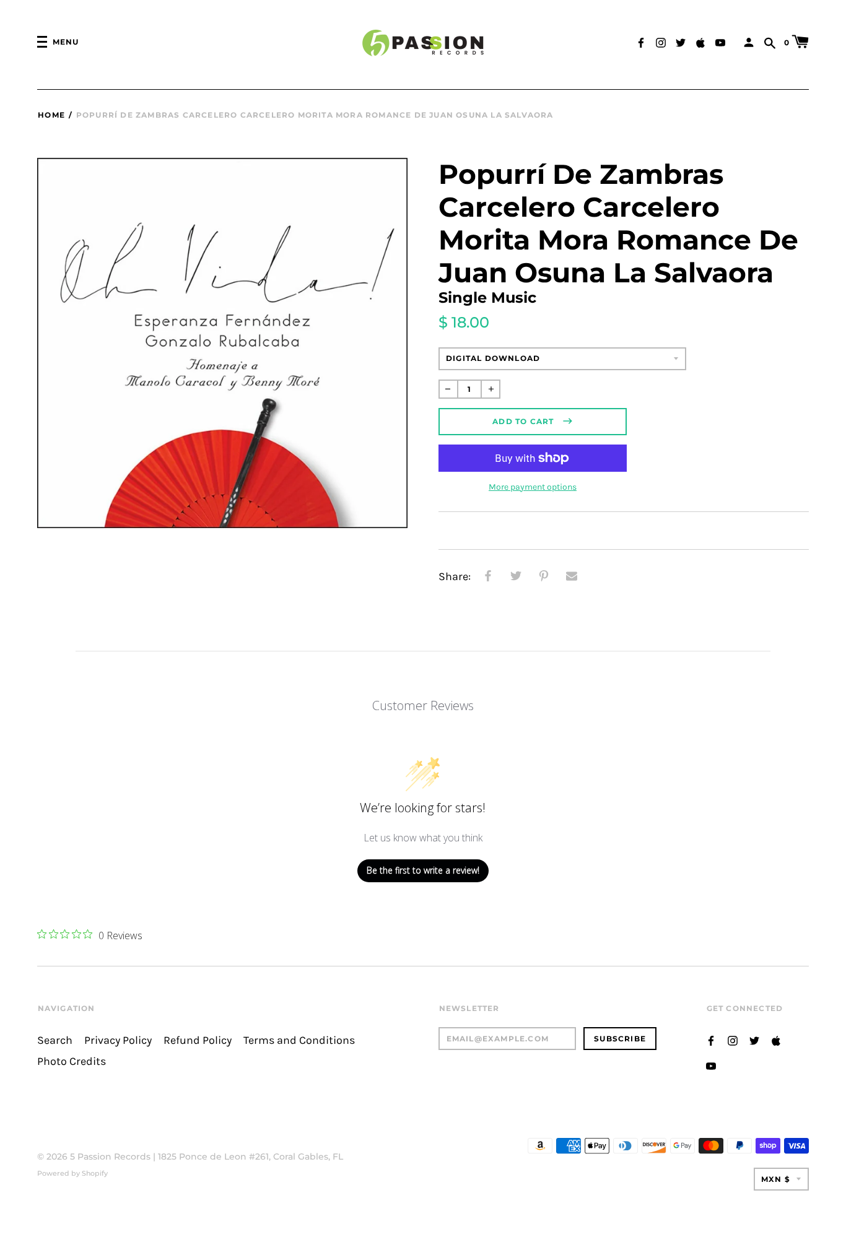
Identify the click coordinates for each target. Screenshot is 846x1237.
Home (51, 114)
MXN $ (775, 1179)
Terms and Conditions (299, 1040)
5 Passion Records (110, 1156)
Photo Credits (71, 1061)
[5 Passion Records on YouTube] (720, 41)
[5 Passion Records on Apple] (700, 41)
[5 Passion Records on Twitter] (681, 41)
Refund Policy (198, 1040)
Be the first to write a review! (423, 870)
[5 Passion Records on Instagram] (661, 41)
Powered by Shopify (72, 1173)
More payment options (533, 487)
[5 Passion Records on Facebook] (641, 41)
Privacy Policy (118, 1040)
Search (54, 1040)
